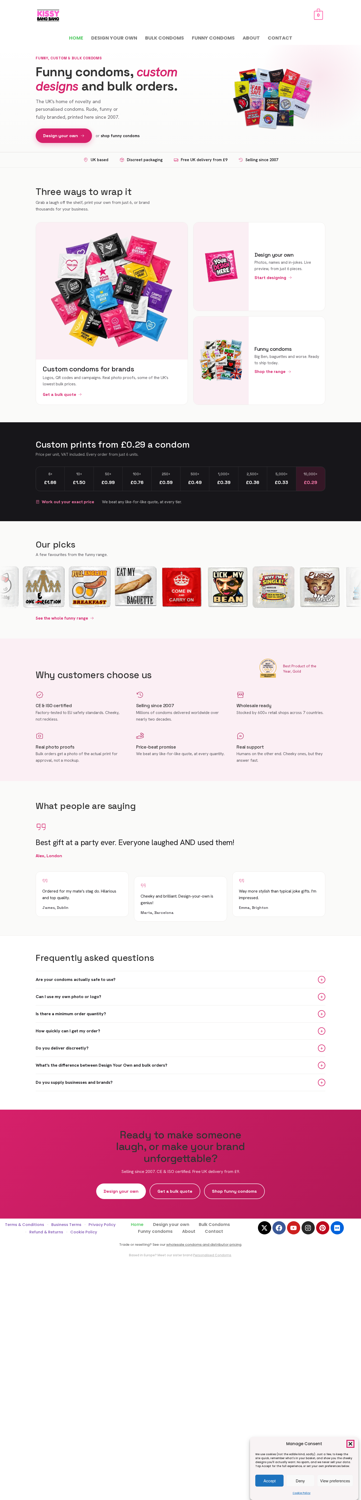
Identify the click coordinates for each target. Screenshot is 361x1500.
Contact (280, 38)
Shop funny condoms (234, 1191)
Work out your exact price (68, 502)
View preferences (335, 1480)
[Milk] (299, 587)
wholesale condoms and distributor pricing (203, 1244)
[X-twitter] (264, 1227)
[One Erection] (23, 587)
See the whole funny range (62, 618)
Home (76, 38)
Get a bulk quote (175, 1191)
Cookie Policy (302, 1493)
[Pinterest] (322, 1227)
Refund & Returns (46, 1232)
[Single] (253, 587)
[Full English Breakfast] (69, 587)
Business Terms (66, 1224)
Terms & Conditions (24, 1224)
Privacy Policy (102, 1224)
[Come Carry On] (161, 587)
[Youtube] (293, 1227)
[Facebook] (279, 1227)
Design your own (114, 38)
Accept (269, 1480)
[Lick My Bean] (207, 587)
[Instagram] (308, 1227)
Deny (300, 1480)
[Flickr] (337, 1227)
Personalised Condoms (212, 1255)
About (251, 38)
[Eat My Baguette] (115, 587)
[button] (350, 1443)
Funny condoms (213, 38)
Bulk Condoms (164, 38)
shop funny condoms (120, 135)
